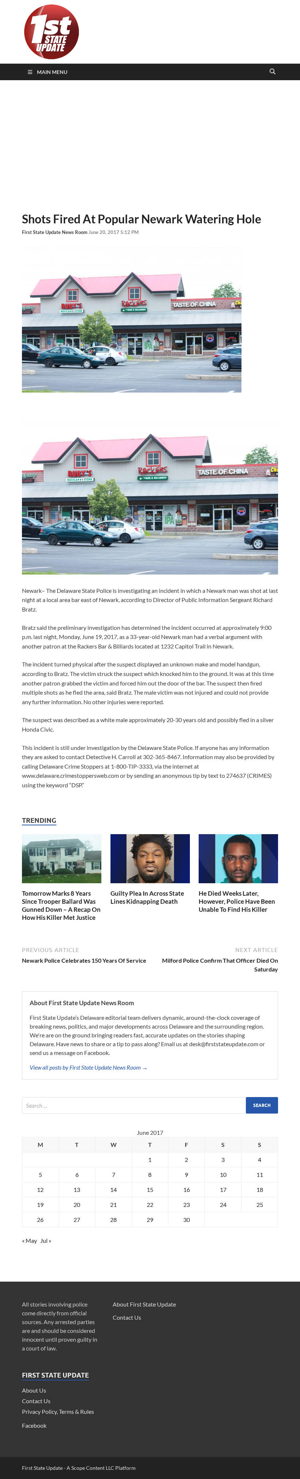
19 (40, 1204)
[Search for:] (150, 1105)
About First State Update (144, 1304)
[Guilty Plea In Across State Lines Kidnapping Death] (150, 884)
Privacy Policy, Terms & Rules (58, 1411)
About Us (34, 1390)
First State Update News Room (55, 232)
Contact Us (36, 1400)
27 (77, 1219)
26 (40, 1219)
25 (259, 1204)
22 (150, 1204)
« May (29, 1240)
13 (77, 1189)
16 (186, 1189)
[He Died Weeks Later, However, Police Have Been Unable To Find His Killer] (238, 884)
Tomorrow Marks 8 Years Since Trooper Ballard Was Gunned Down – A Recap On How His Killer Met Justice (61, 905)
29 (150, 1219)
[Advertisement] (150, 146)
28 (113, 1219)
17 (223, 1189)
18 (259, 1189)
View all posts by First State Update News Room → (89, 1067)
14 (113, 1189)
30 (186, 1219)
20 (77, 1204)
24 (223, 1204)
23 (186, 1204)
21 (113, 1204)
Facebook (34, 1425)
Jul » (45, 1240)
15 (150, 1189)
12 (40, 1189)
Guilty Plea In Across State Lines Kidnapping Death (147, 897)
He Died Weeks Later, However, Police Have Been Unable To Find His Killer (237, 901)
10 (223, 1174)
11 (259, 1174)
